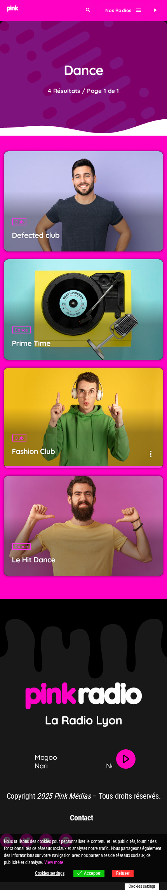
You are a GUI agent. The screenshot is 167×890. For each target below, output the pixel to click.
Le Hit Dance (34, 559)
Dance (21, 330)
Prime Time (31, 343)
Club (19, 222)
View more (54, 862)
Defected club (36, 235)
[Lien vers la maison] (12, 10)
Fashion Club (33, 451)
